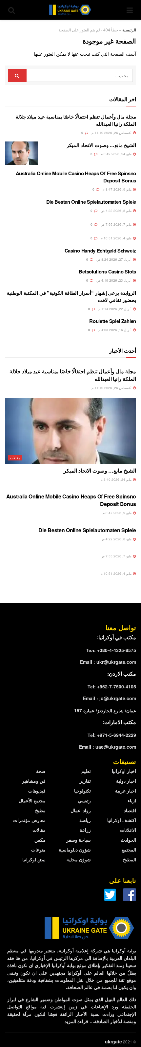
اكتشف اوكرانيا (121, 820)
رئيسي (84, 800)
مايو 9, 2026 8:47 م (117, 189)
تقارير (85, 780)
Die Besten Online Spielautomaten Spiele (91, 201)
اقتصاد (130, 810)
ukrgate (113, 1041)
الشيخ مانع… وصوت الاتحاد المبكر (101, 145)
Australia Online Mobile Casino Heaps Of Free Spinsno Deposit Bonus (71, 500)
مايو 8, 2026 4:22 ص (116, 210)
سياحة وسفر (78, 839)
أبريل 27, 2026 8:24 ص (114, 259)
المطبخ (129, 859)
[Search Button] (17, 75)
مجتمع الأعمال (32, 800)
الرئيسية (129, 29)
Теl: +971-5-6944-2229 (112, 735)
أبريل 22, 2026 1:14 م (115, 309)
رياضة (85, 820)
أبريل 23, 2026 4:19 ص (114, 280)
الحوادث (128, 839)
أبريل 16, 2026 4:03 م (115, 329)
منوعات (38, 849)
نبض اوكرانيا (34, 859)
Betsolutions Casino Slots (107, 271)
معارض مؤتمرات (29, 820)
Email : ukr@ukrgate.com (108, 662)
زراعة (85, 830)
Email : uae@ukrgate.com (107, 746)
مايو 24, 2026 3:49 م (116, 154)
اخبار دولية (126, 780)
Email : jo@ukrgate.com (109, 698)
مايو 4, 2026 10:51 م (116, 238)
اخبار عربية (125, 790)
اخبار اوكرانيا (124, 771)
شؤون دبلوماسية (75, 849)
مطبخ (40, 810)
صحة (41, 771)
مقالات (15, 457)
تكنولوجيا (82, 790)
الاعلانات (128, 830)
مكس (40, 839)
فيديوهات (37, 790)
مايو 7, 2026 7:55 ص (116, 224)
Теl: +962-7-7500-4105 (112, 686)
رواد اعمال (80, 810)
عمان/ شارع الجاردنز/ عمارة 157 (105, 710)
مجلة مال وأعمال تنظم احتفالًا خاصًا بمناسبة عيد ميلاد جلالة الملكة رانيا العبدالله (73, 374)
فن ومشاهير (34, 780)
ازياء (132, 800)
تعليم (86, 771)
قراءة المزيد (76, 1021)
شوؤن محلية (79, 859)
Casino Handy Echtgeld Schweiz (100, 250)
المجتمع (129, 849)
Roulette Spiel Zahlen (112, 321)
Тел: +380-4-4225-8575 (111, 650)
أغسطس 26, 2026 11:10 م (111, 132)
